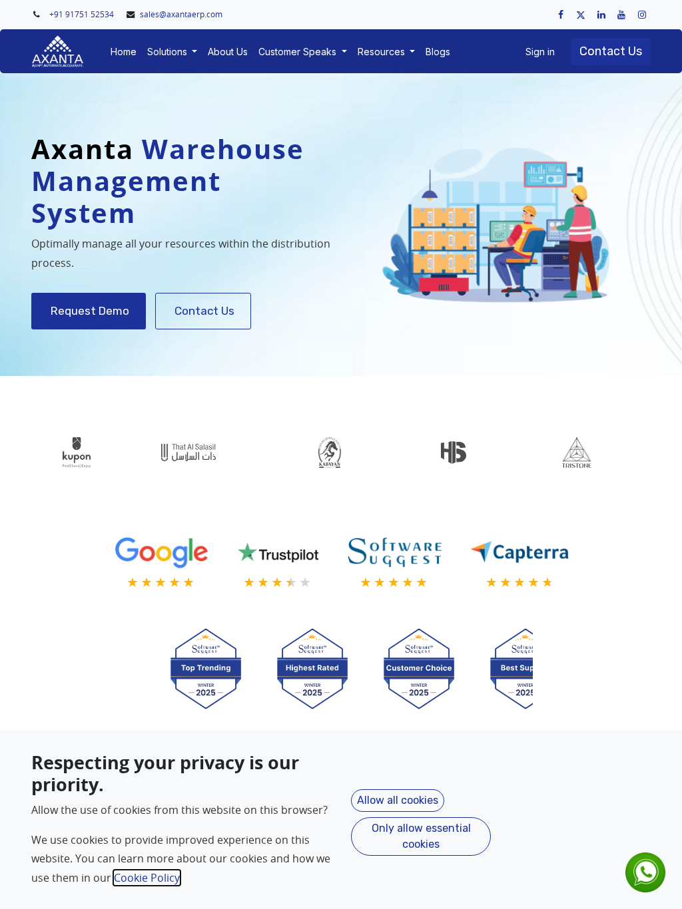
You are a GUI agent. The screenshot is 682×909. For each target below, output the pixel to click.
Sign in (540, 51)
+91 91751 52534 (82, 14)
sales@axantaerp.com (181, 14)
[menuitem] (123, 51)
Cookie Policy (147, 877)
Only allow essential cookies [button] (421, 836)
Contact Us (610, 51)
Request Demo (88, 310)
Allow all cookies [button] (397, 800)
